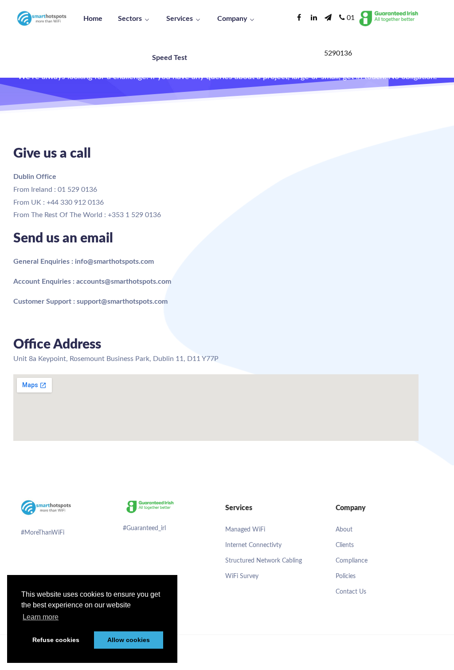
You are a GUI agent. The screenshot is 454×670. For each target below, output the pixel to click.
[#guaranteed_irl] (149, 506)
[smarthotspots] (42, 18)
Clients (345, 545)
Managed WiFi (245, 530)
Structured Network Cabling (263, 561)
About (344, 530)
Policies (346, 576)
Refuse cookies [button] (55, 639)
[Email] (329, 18)
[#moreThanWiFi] (47, 508)
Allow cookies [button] (128, 639)
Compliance (352, 561)
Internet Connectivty (253, 545)
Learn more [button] (41, 617)
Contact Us (351, 592)
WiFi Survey (241, 576)
